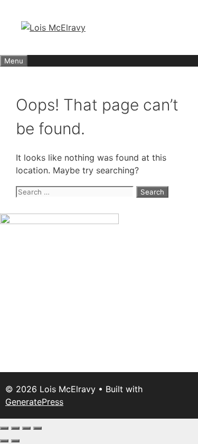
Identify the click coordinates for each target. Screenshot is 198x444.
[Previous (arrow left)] (4, 440)
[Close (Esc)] (37, 428)
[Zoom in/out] (4, 428)
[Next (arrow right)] (15, 440)
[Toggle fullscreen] (15, 428)
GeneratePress (34, 401)
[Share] (26, 428)
